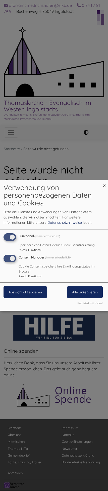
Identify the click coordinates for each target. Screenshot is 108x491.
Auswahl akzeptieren (25, 292)
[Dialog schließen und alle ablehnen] (104, 183)
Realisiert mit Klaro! (89, 303)
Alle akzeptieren (85, 292)
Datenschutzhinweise (64, 222)
